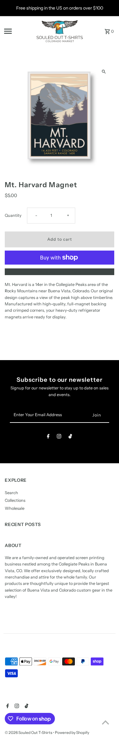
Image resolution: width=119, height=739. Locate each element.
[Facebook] (48, 437)
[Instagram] (59, 437)
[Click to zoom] (104, 72)
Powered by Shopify (72, 732)
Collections (15, 500)
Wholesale (14, 508)
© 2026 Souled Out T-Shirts (29, 732)
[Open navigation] (18, 31)
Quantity (13, 215)
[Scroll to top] (105, 722)
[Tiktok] (70, 437)
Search (11, 492)
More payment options (59, 271)
